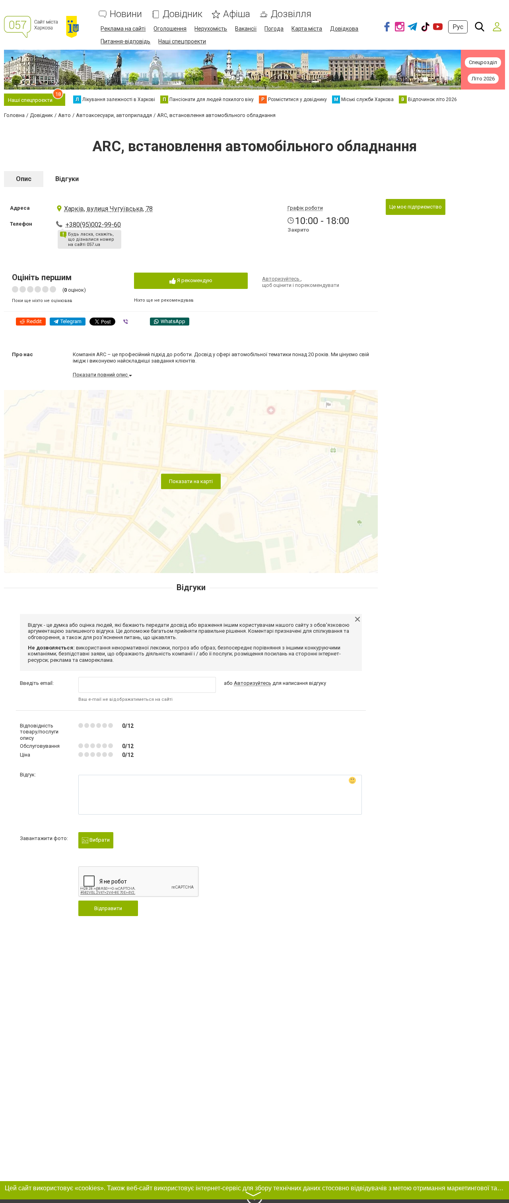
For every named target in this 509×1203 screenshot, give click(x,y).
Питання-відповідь (125, 41)
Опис (23, 179)
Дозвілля (291, 14)
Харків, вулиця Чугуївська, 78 (108, 209)
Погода (274, 28)
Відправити (108, 908)
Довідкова (344, 28)
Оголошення (170, 28)
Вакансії (245, 28)
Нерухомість (210, 28)
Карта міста (306, 28)
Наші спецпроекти (182, 41)
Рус (458, 27)
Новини (126, 14)
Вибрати (99, 840)
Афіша (236, 14)
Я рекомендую (194, 280)
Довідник (182, 14)
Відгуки (67, 179)
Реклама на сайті (123, 28)
